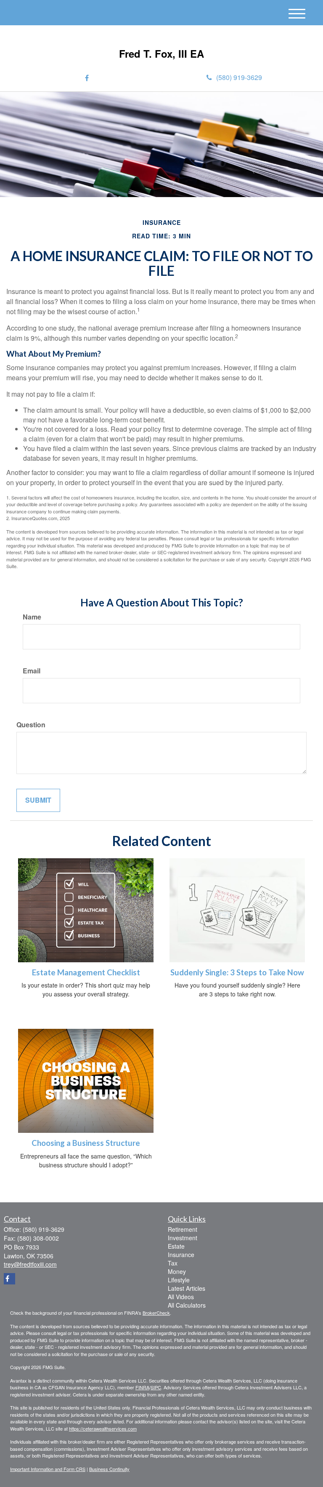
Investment (182, 1237)
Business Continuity (109, 1469)
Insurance (181, 1254)
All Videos (181, 1296)
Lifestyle (179, 1280)
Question (30, 724)
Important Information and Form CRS (47, 1469)
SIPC (156, 1387)
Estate (176, 1246)
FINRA (142, 1387)
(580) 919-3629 (239, 77)
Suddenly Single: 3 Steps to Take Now (237, 972)
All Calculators (187, 1305)
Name (32, 617)
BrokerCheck (156, 1312)
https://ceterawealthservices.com (103, 1428)
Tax (172, 1263)
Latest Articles (186, 1288)
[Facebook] (87, 78)
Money (177, 1271)
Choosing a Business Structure (86, 1143)
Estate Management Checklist (86, 972)
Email (31, 670)
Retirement (182, 1229)
